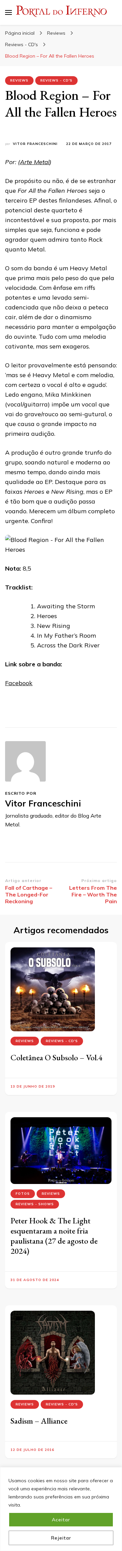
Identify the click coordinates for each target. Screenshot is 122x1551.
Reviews (19, 80)
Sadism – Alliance (39, 1421)
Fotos (23, 1193)
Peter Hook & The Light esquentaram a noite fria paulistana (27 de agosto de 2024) (54, 1235)
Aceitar (61, 1520)
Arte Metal (34, 162)
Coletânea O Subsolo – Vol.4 (56, 1057)
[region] (61, 1509)
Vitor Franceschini (35, 144)
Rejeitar (61, 1538)
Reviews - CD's (56, 80)
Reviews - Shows (35, 1204)
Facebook (19, 683)
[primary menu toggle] (8, 12)
